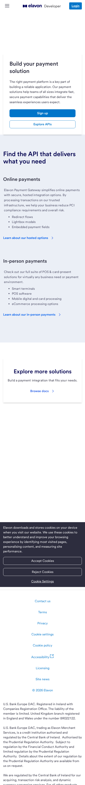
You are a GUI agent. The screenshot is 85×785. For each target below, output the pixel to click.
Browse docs (39, 391)
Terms (42, 612)
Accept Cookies (42, 561)
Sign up (42, 113)
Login (75, 6)
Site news (42, 679)
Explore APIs (42, 124)
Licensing (42, 668)
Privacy (42, 623)
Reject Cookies (42, 572)
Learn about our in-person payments (29, 314)
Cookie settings (42, 634)
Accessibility (40, 657)
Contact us (42, 601)
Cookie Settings (42, 581)
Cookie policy (42, 645)
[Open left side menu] (7, 6)
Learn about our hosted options (25, 238)
